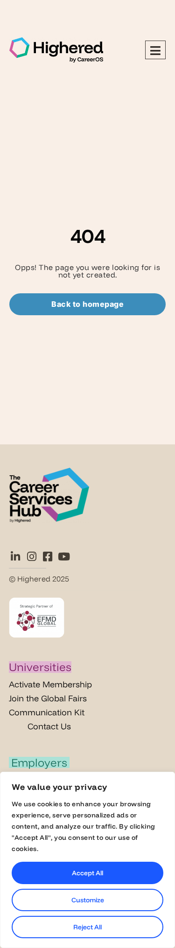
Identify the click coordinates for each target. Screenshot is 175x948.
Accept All (87, 873)
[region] (87, 860)
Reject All (87, 927)
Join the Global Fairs (48, 698)
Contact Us (49, 726)
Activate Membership (50, 684)
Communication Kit (46, 712)
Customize (87, 900)
